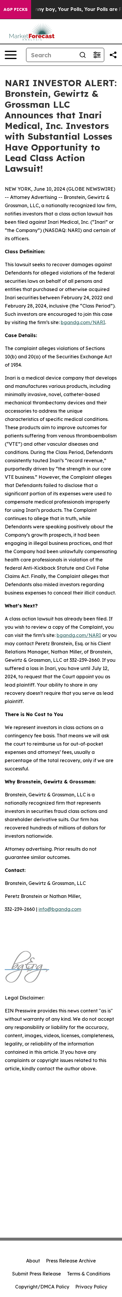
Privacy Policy (91, 1287)
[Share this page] (113, 55)
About (33, 1261)
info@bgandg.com (59, 909)
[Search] (83, 55)
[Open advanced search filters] (97, 55)
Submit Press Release (36, 1274)
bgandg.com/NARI (83, 322)
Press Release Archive (71, 1261)
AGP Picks (16, 9)
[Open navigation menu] (11, 55)
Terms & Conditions (88, 1274)
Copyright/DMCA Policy (42, 1287)
